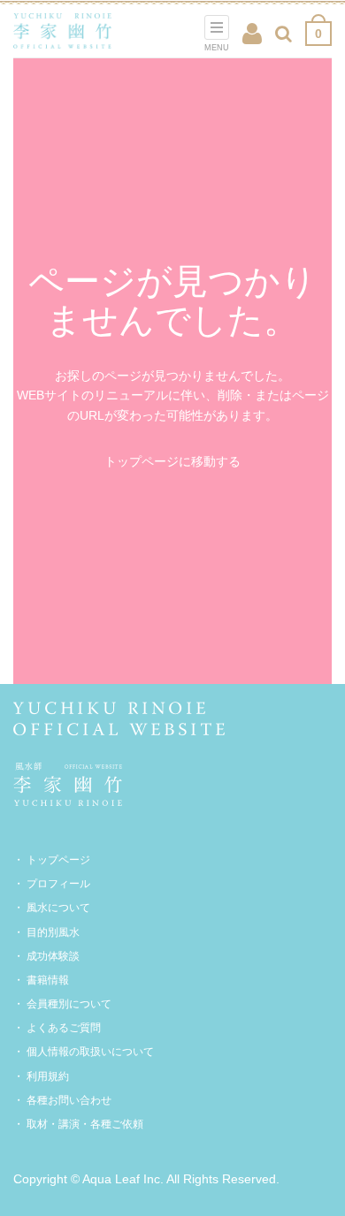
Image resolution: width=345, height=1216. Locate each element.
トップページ (58, 860)
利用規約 (48, 1076)
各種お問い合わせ (69, 1100)
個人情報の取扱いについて (90, 1051)
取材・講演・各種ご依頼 (85, 1124)
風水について (58, 907)
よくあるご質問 (64, 1028)
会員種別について (69, 1004)
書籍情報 (48, 980)
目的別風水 (53, 932)
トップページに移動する (172, 461)
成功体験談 (53, 956)
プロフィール (58, 884)
